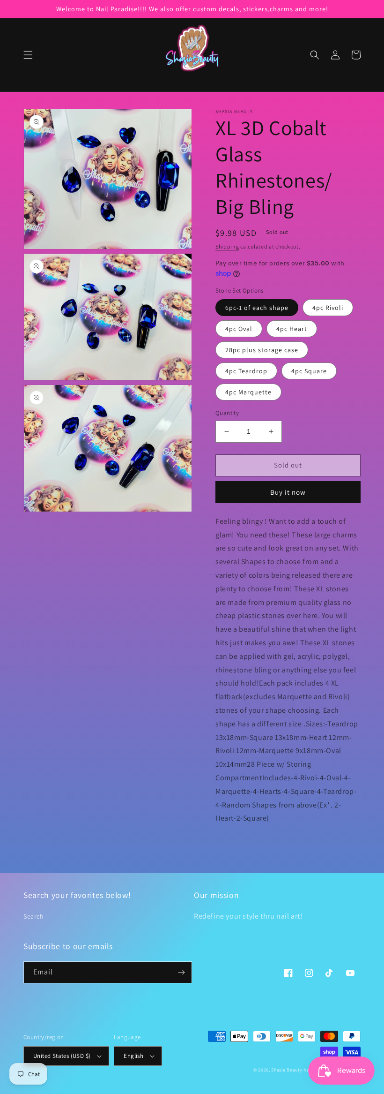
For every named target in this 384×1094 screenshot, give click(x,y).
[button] (28, 55)
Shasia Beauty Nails (292, 1070)
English (133, 1056)
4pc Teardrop (246, 371)
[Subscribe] (181, 972)
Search (33, 916)
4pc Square (309, 371)
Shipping (227, 246)
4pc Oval (238, 328)
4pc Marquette (248, 392)
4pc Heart (291, 328)
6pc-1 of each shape (256, 307)
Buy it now (288, 492)
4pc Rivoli (327, 307)
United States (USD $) (61, 1056)
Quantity (227, 413)
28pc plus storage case (261, 350)
